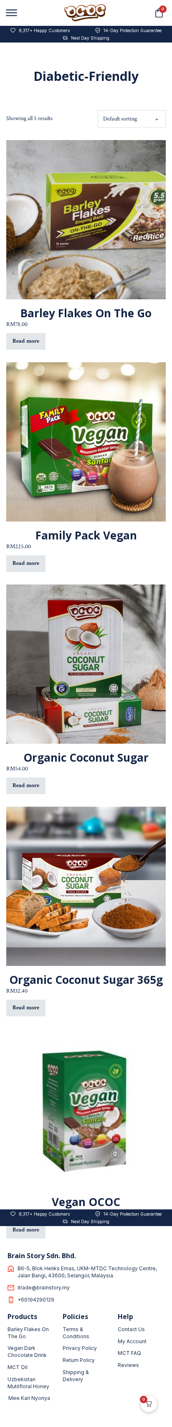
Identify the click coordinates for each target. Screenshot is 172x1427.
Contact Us (131, 1329)
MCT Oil (18, 1367)
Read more (26, 341)
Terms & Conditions (76, 1332)
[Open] (11, 12)
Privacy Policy (80, 1348)
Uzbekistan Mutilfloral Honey (28, 1382)
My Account (132, 1341)
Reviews (128, 1365)
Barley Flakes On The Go (28, 1332)
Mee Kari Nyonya (29, 1398)
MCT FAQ (129, 1353)
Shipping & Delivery (76, 1375)
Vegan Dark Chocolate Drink (27, 1351)
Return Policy (79, 1360)
